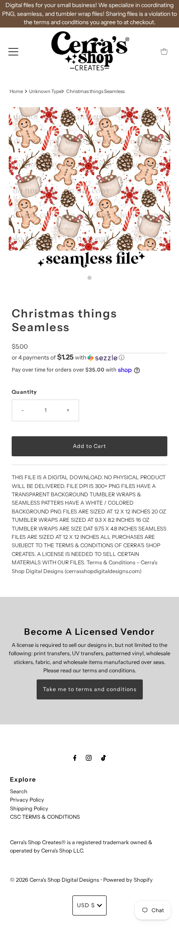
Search (18, 791)
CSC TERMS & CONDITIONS (45, 817)
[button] (89, 357)
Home (16, 91)
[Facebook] (75, 758)
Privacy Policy (27, 800)
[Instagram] (89, 758)
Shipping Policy (29, 808)
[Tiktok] (103, 758)
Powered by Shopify (128, 880)
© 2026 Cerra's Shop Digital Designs (54, 880)
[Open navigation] (13, 51)
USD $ (86, 905)
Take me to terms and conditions (90, 689)
